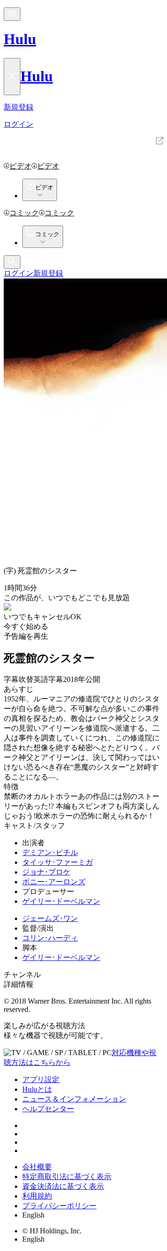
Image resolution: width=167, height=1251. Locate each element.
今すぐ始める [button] (26, 626)
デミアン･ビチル (50, 852)
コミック (24, 213)
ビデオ (20, 166)
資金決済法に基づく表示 (63, 1186)
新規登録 (48, 273)
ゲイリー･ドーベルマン (61, 901)
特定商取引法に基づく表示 (66, 1176)
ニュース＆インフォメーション (74, 1099)
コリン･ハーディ (50, 938)
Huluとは (37, 1089)
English (33, 1215)
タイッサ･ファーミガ (57, 862)
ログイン (18, 273)
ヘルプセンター (48, 1109)
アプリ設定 (40, 1079)
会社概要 (37, 1167)
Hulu (20, 39)
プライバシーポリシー (59, 1206)
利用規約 (37, 1196)
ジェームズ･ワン (50, 918)
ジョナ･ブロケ (46, 872)
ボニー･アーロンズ (53, 882)
